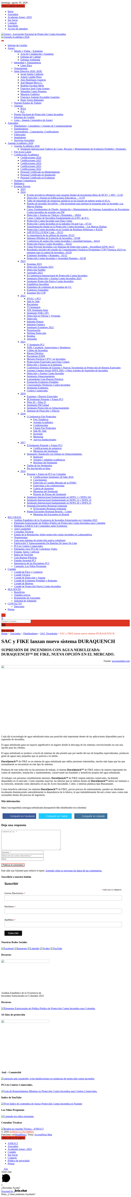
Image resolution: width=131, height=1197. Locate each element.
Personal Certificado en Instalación (37, 174)
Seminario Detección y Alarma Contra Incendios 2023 (54, 278)
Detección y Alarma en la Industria (44, 364)
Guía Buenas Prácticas (25, 557)
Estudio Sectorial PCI (25, 560)
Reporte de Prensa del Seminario (49, 494)
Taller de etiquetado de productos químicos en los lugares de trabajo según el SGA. (68, 200)
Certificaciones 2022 (30, 169)
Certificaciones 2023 (30, 166)
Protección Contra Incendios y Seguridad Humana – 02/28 (56, 258)
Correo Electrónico (14, 893)
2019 (23, 393)
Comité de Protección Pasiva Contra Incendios (37, 586)
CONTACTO (15, 603)
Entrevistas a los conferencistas (48, 485)
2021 (23, 341)
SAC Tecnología (48, 633)
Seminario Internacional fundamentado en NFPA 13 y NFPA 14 (59, 500)
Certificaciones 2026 (30, 157)
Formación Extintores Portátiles (42, 382)
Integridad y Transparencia (27, 62)
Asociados (13, 14)
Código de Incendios (37, 350)
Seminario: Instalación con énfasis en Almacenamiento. (54, 454)
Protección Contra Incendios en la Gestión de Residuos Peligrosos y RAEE (65, 229)
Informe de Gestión (17, 45)
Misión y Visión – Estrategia (28, 51)
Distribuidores (21, 128)
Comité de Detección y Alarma (29, 577)
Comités (12, 569)
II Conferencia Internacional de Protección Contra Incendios (57, 275)
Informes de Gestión (24, 117)
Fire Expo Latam (22, 151)
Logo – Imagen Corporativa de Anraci (33, 120)
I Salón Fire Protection (44, 428)
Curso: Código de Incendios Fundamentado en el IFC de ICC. (58, 218)
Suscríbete (13, 25)
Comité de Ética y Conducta (28, 572)
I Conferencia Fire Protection (41, 416)
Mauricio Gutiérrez (30, 94)
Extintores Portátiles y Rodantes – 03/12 (47, 255)
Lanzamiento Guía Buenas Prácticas (45, 379)
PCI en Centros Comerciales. (28, 546)
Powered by (7, 1191)
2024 (23, 192)
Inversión (38, 433)
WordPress (21, 1134)
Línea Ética (26, 65)
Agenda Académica (43, 422)
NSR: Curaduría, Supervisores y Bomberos (48, 347)
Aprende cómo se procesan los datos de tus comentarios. (73, 870)
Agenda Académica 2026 (20, 143)
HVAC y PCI (34, 298)
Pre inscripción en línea (38, 468)
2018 (23, 413)
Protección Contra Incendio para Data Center (49, 221)
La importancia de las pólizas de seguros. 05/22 (50, 235)
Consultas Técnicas (24, 531)
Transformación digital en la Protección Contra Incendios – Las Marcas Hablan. (67, 226)
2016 (23, 471)
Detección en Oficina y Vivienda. (44, 315)
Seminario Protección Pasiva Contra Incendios (50, 281)
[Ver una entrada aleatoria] (2, 627)
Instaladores (20, 137)
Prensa (11, 609)
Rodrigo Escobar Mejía (32, 85)
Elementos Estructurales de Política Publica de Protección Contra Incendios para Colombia (59, 523)
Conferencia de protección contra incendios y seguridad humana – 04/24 (63, 241)
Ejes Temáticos (40, 419)
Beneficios (19, 592)
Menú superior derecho (13, 6)
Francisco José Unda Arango (35, 88)
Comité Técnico (22, 574)
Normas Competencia (25, 180)
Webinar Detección (36, 333)
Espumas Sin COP (36, 292)
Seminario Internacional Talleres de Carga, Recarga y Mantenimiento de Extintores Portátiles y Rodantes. (73, 149)
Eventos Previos (22, 186)
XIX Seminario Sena (37, 310)
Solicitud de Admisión (25, 600)
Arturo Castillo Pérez (31, 77)
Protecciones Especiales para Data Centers (48, 362)
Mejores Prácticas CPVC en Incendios (46, 359)
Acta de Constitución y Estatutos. (37, 54)
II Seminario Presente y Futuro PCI (44, 445)
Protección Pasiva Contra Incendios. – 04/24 (49, 244)
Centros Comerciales (37, 390)
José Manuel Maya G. (31, 82)
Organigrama (20, 68)
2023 (23, 261)
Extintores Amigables (37, 290)
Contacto (12, 23)
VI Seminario (33, 307)
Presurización (33, 330)
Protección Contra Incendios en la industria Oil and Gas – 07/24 (59, 223)
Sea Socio (13, 20)
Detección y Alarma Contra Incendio (45, 373)
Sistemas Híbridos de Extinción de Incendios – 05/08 (53, 238)
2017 (23, 442)
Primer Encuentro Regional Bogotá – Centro (49, 511)
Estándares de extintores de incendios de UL (49, 287)
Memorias (38, 436)
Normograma (20, 537)
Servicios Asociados (24, 140)
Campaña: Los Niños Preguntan (30, 566)
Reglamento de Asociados (27, 598)
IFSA (23, 108)
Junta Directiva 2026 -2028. (28, 71)
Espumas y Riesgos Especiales (42, 396)
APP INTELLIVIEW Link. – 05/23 (45, 232)
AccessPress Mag (43, 1134)
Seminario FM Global (38, 405)
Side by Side (33, 301)
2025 (23, 189)
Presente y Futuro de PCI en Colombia (46, 474)
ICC (22, 111)
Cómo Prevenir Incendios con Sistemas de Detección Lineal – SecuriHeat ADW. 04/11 (70, 246)
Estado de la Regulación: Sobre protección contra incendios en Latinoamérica (53, 534)
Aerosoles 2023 (35, 272)
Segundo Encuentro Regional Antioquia (47, 505)
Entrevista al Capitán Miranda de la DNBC (55, 482)
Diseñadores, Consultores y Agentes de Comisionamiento (43, 126)
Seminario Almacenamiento (41, 376)
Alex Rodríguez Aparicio (33, 79)
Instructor (38, 456)
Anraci (11, 48)
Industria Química (36, 324)
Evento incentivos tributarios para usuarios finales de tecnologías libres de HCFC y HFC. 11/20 (75, 195)
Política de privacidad (18, 1160)
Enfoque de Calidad (30, 56)
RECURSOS (14, 517)
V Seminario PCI (35, 344)
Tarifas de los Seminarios (39, 465)
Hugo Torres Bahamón (32, 100)
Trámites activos (22, 595)
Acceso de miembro (18, 28)
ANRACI (13, 1143)
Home (4, 633)
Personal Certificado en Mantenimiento (40, 172)
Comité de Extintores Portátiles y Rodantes (35, 580)
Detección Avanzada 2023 (40, 267)
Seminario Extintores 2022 (40, 327)
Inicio (10, 11)
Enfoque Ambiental (30, 59)
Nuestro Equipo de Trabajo (27, 103)
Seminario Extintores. (38, 387)
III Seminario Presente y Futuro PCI (45, 399)
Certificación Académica (26, 154)
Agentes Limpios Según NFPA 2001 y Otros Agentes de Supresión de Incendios (67, 370)
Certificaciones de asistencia (47, 448)
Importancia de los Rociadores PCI (31, 563)
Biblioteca (19, 183)
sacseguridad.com (121, 661)
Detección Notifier (36, 269)
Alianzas (18, 105)
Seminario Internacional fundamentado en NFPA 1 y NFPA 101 (59, 497)
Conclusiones (40, 480)
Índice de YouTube (23, 554)
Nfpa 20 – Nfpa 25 (36, 402)
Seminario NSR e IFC (38, 313)
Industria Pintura (35, 321)
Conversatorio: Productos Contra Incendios (48, 385)
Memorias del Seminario (45, 451)
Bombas (31, 336)
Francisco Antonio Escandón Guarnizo (40, 97)
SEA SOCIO (14, 589)
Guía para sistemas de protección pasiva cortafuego (40, 540)
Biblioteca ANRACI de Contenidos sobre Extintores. (41, 526)
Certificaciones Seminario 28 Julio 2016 (53, 477)
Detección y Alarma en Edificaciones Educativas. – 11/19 (56, 197)
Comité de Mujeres (23, 583)
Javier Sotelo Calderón (31, 74)
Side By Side (39, 431)
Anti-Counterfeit (22, 528)
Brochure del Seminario (45, 462)
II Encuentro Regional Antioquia (49, 508)
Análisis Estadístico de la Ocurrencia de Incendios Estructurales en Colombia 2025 (55, 520)
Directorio (19, 606)
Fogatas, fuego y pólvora (26, 551)
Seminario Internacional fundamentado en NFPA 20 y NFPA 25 (59, 503)
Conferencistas (40, 425)
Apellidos (9, 919)
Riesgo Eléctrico (35, 353)
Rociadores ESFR (36, 356)
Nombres (10, 906)
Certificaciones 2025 (30, 160)
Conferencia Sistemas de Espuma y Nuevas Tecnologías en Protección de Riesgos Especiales (74, 367)
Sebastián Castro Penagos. (33, 91)
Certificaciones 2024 (30, 163)
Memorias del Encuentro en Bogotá (51, 514)
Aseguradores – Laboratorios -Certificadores (36, 131)
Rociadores (32, 304)
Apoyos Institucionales (44, 439)
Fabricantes (20, 134)
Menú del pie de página (13, 1138)
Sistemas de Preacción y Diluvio (43, 410)
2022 (23, 295)
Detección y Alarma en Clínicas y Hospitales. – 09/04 (54, 215)
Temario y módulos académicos (49, 459)
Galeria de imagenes (43, 488)
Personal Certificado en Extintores (37, 177)
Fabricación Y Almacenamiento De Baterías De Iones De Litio (45, 543)
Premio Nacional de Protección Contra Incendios (38, 114)
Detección (32, 318)
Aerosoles (32, 339)
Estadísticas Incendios (38, 284)
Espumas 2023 (34, 264)
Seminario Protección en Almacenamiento (48, 408)
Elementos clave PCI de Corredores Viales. (36, 549)
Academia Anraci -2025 (20, 17)
